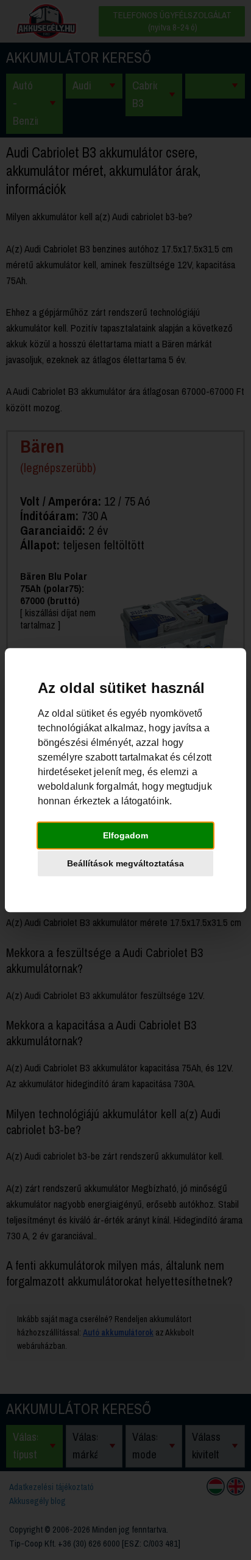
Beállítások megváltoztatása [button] (125, 863)
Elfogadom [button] (125, 835)
